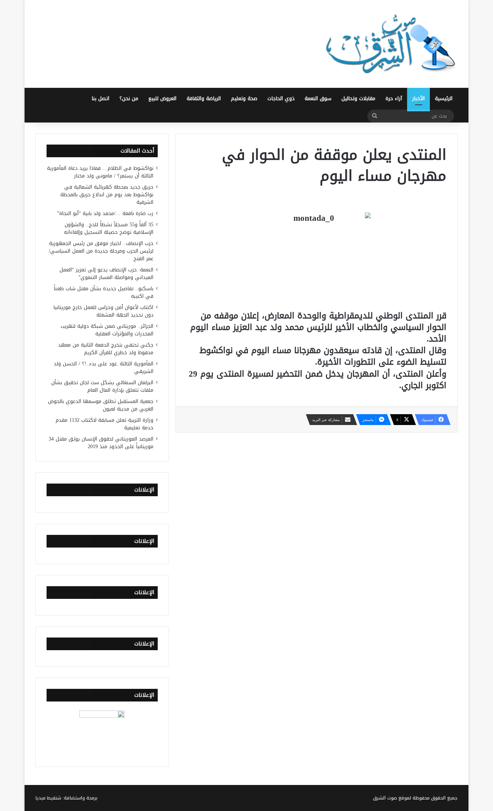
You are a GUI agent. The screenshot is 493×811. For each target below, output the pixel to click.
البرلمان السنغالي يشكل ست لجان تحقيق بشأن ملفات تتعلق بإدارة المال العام (102, 386)
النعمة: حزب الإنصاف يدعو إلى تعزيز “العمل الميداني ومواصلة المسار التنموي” (106, 273)
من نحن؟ (128, 98)
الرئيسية (444, 98)
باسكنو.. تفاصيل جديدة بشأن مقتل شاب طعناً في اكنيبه (103, 292)
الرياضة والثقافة (204, 98)
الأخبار (418, 98)
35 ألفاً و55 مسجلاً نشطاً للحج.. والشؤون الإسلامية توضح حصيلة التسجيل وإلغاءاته (108, 228)
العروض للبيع (162, 98)
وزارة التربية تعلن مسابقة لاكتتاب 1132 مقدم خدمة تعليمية (104, 424)
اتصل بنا (100, 98)
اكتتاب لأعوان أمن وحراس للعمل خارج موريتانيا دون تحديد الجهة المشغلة (103, 311)
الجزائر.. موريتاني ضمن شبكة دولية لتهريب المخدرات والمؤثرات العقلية (107, 330)
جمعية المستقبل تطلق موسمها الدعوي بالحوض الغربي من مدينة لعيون (100, 405)
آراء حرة (393, 98)
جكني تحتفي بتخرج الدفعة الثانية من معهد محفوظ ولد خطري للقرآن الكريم (105, 348)
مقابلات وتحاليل (358, 98)
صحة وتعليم (244, 98)
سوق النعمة (318, 98)
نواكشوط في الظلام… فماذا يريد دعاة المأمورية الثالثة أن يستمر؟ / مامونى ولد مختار (100, 172)
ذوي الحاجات (281, 98)
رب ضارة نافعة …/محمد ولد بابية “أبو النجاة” (105, 213)
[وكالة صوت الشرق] (391, 43)
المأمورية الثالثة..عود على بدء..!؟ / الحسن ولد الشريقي (103, 367)
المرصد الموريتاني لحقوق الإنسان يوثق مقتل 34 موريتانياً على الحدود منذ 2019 (101, 442)
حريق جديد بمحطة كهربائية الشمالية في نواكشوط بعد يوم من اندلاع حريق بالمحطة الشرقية (106, 195)
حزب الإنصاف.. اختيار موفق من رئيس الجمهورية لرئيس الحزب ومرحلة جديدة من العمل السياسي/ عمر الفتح (101, 251)
